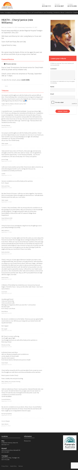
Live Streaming (47, 12)
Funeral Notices (38, 12)
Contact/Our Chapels (71, 12)
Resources (27, 441)
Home (2, 12)
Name (52, 87)
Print (6, 86)
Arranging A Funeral (10, 12)
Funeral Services (22, 12)
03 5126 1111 (46, 6)
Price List (30, 12)
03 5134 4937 (59, 6)
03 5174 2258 (72, 6)
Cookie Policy (13, 466)
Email (52, 94)
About (62, 12)
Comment (53, 69)
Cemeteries (56, 12)
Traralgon (70, 4)
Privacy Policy (5, 466)
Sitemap (20, 466)
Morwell (57, 4)
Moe (43, 4)
